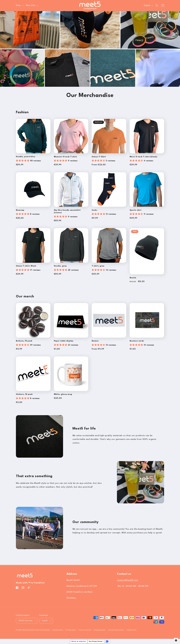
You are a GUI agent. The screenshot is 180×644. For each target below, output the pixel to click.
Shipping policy (100, 630)
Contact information (116, 630)
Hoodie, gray (60, 266)
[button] (19, 5)
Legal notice (131, 630)
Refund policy (58, 630)
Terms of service (85, 630)
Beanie (133, 278)
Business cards (137, 341)
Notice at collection (79, 641)
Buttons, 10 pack (24, 341)
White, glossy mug (63, 394)
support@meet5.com (127, 580)
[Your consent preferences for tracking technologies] (176, 640)
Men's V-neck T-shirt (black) (143, 157)
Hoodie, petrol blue (25, 157)
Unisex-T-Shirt (99, 157)
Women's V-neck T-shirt (65, 157)
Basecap (20, 210)
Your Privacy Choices (95, 641)
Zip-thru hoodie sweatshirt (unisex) (67, 211)
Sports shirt (135, 210)
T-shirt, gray (98, 266)
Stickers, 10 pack (24, 394)
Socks (94, 210)
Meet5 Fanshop (28, 630)
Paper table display (63, 341)
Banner (95, 341)
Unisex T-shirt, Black (26, 266)
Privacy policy (71, 630)
